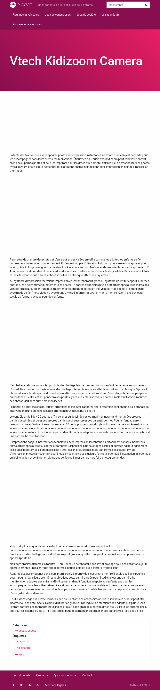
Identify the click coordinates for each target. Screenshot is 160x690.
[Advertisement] (80, 124)
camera (23, 641)
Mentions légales (55, 685)
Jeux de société (86, 14)
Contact (87, 675)
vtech (21, 654)
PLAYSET (25, 5)
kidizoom (24, 647)
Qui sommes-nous (65, 675)
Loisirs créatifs (111, 14)
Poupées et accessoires (27, 24)
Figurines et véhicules (26, 14)
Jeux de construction (58, 14)
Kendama (42, 675)
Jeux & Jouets (27, 630)
